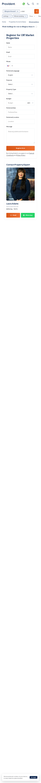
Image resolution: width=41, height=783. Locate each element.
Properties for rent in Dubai (17, 22)
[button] (8, 65)
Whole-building (19, 16)
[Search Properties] (33, 4)
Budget (8, 98)
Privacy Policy (21, 155)
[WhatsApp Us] (23, 4)
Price (31, 16)
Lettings (5, 16)
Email (8, 52)
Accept (33, 777)
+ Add (22, 11)
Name (8, 43)
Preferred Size (11, 108)
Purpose (9, 80)
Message (9, 126)
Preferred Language (12, 71)
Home (4, 22)
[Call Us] (28, 4)
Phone (8, 61)
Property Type (11, 89)
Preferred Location (12, 117)
